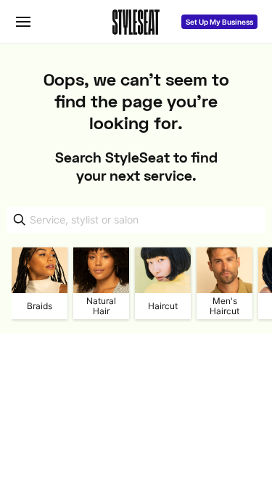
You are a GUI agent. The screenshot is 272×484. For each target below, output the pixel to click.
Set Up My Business (219, 21)
